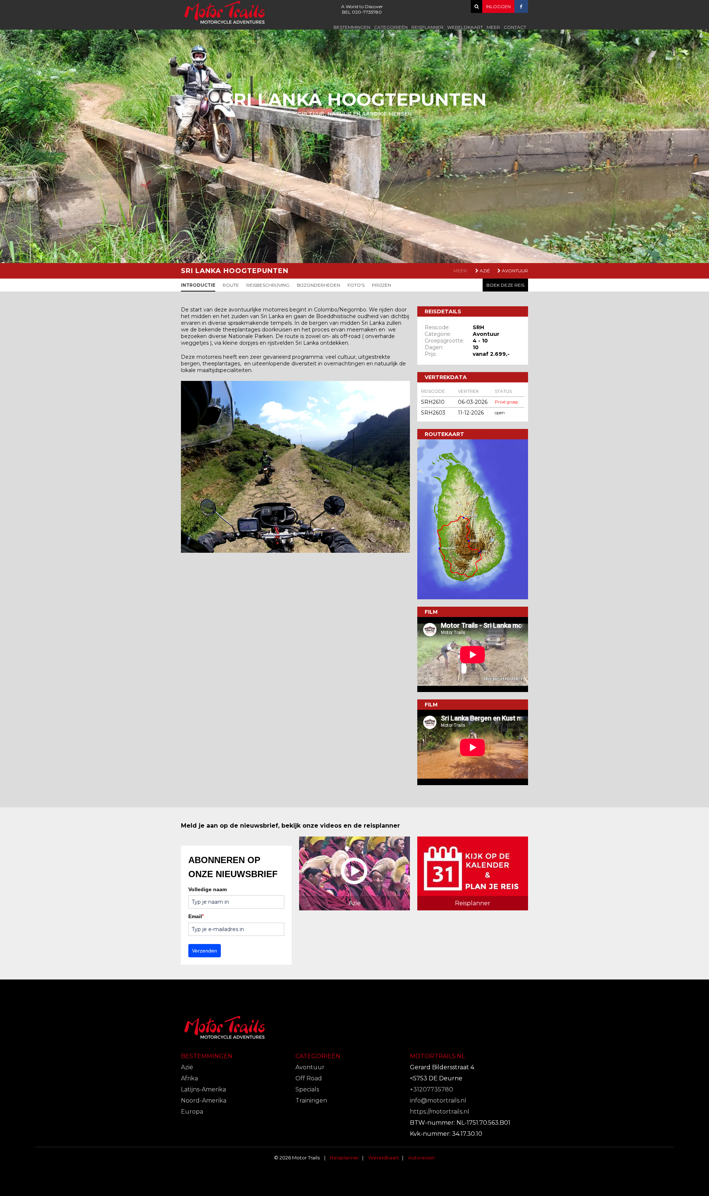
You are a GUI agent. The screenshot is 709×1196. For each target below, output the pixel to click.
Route (231, 285)
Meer (493, 27)
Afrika (189, 1078)
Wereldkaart (465, 27)
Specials (307, 1089)
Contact (515, 27)
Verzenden (204, 951)
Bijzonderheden (318, 285)
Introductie (198, 285)
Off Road (308, 1078)
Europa (192, 1111)
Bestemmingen (351, 27)
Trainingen (311, 1100)
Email (196, 916)
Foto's (355, 285)
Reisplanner (427, 27)
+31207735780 (431, 1089)
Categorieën (391, 27)
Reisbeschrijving (268, 285)
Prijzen (381, 285)
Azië (484, 270)
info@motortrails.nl (438, 1100)
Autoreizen (421, 1158)
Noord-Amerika (203, 1100)
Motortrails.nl (437, 1056)
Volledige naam (207, 889)
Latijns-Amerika (203, 1089)
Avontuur (514, 270)
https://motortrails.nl (439, 1111)
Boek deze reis (505, 285)
